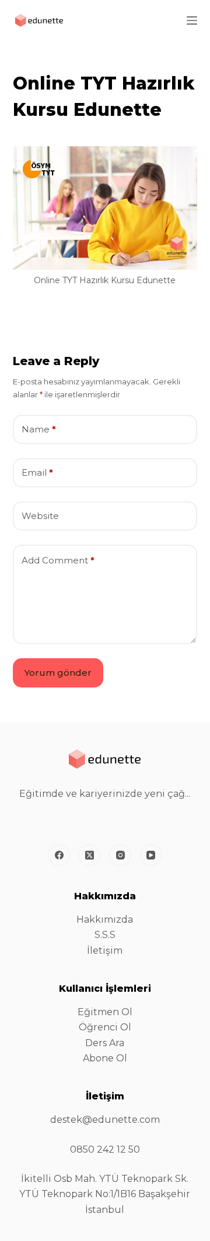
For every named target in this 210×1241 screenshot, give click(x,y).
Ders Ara (104, 1043)
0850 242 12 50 (105, 1149)
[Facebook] (59, 855)
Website (40, 515)
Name (39, 429)
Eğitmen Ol (105, 1011)
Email (37, 472)
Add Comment (58, 560)
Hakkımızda (104, 919)
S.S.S (105, 934)
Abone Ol (105, 1058)
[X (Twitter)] (90, 855)
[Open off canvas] (192, 20)
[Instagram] (120, 855)
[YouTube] (151, 855)
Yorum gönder (58, 672)
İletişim (105, 950)
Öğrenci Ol (105, 1027)
